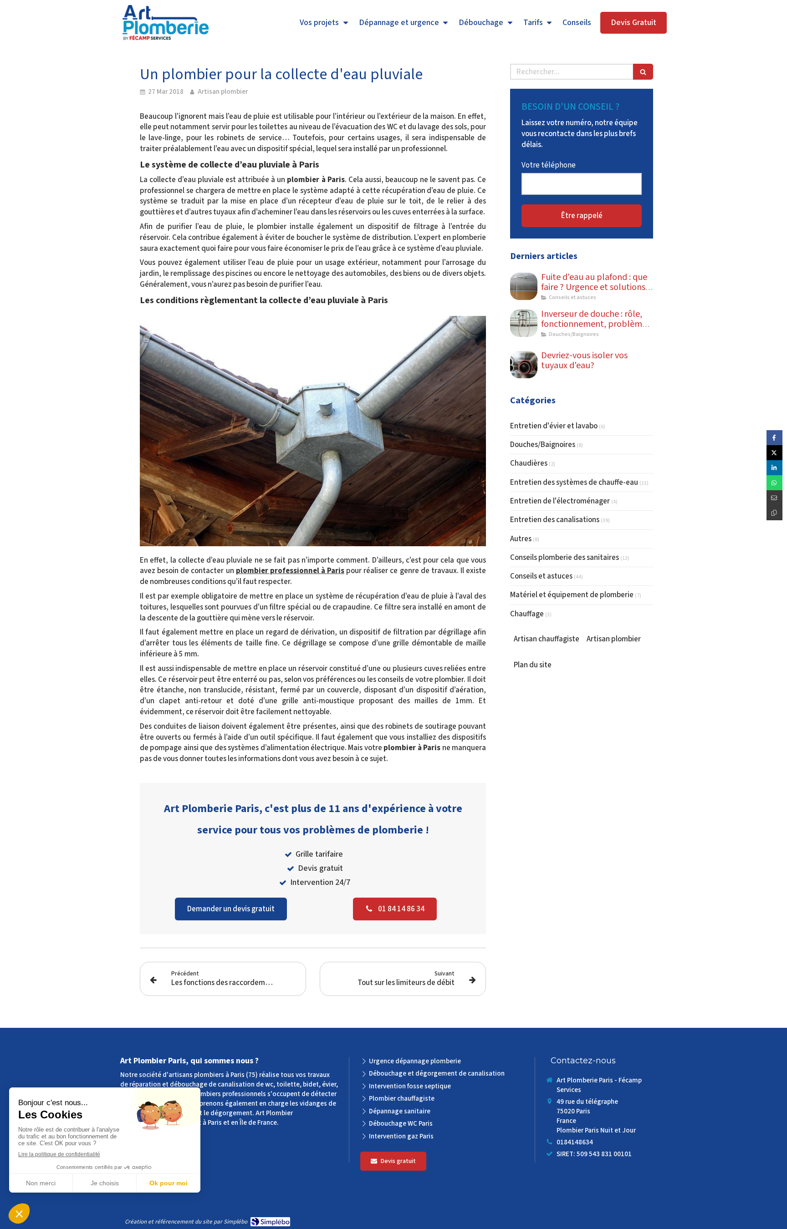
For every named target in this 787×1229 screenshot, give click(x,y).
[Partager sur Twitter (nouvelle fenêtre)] (774, 452)
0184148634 (575, 1142)
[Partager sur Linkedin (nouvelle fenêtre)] (774, 467)
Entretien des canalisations (554, 519)
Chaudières (528, 463)
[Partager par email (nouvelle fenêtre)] (774, 497)
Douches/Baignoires (542, 444)
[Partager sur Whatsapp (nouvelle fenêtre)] (774, 482)
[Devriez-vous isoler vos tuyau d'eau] (523, 364)
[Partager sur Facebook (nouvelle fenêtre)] (774, 437)
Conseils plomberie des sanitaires (564, 557)
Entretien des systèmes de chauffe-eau (574, 482)
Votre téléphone (548, 165)
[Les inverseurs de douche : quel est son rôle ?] (523, 323)
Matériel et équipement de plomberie (572, 594)
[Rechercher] (643, 72)
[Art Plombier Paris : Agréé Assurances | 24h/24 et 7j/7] (166, 23)
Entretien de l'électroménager (560, 501)
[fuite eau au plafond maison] (523, 286)
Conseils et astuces (541, 576)
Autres (520, 538)
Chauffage (527, 614)
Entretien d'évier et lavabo (554, 426)
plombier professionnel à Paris (290, 570)
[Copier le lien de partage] (774, 512)
